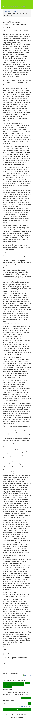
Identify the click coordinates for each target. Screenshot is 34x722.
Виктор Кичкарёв (7, 685)
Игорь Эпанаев (7, 687)
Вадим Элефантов (19, 685)
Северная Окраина (19, 683)
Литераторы (8, 12)
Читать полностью (26, 697)
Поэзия (5, 683)
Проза (16, 12)
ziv (9, 30)
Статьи (27, 683)
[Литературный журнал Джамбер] (15, 6)
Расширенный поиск (24, 706)
